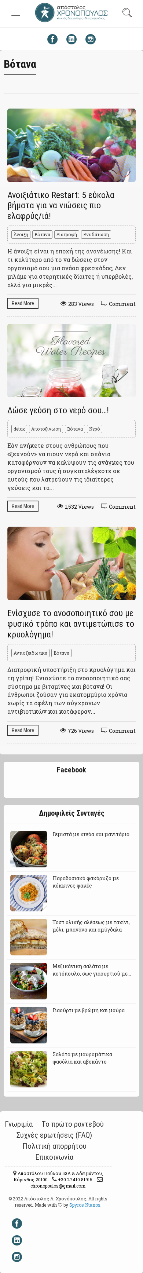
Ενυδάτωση (96, 234)
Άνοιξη (21, 234)
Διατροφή (66, 234)
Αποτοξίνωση (46, 429)
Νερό (94, 429)
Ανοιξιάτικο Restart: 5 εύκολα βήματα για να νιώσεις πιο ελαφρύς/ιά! (60, 206)
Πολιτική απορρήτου (54, 1146)
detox (19, 429)
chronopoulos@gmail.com (57, 1186)
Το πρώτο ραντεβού (72, 1124)
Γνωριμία (19, 1124)
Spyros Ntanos (84, 1205)
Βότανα (42, 234)
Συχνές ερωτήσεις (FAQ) (54, 1135)
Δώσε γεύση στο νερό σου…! (58, 410)
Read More (23, 303)
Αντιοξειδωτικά (30, 653)
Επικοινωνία (54, 1157)
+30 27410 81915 (74, 1179)
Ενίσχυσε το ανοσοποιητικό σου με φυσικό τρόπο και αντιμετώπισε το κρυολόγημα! (70, 624)
